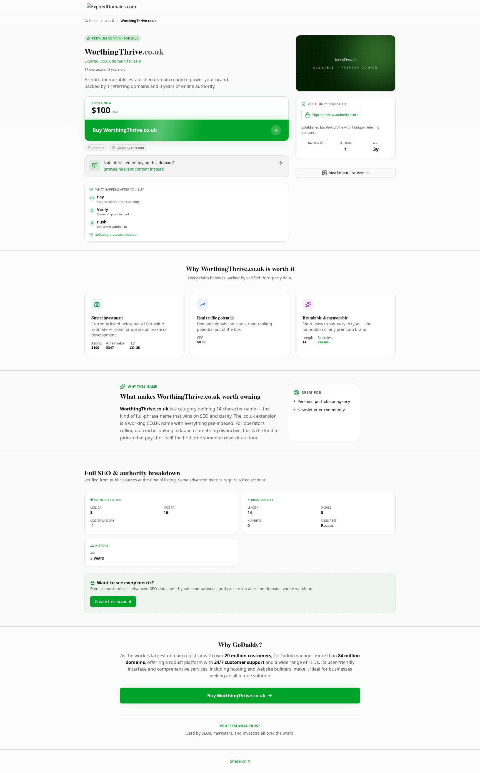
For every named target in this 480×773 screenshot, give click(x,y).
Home (93, 21)
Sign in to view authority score (335, 114)
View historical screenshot (349, 172)
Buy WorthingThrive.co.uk (236, 696)
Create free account (113, 601)
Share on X (240, 761)
